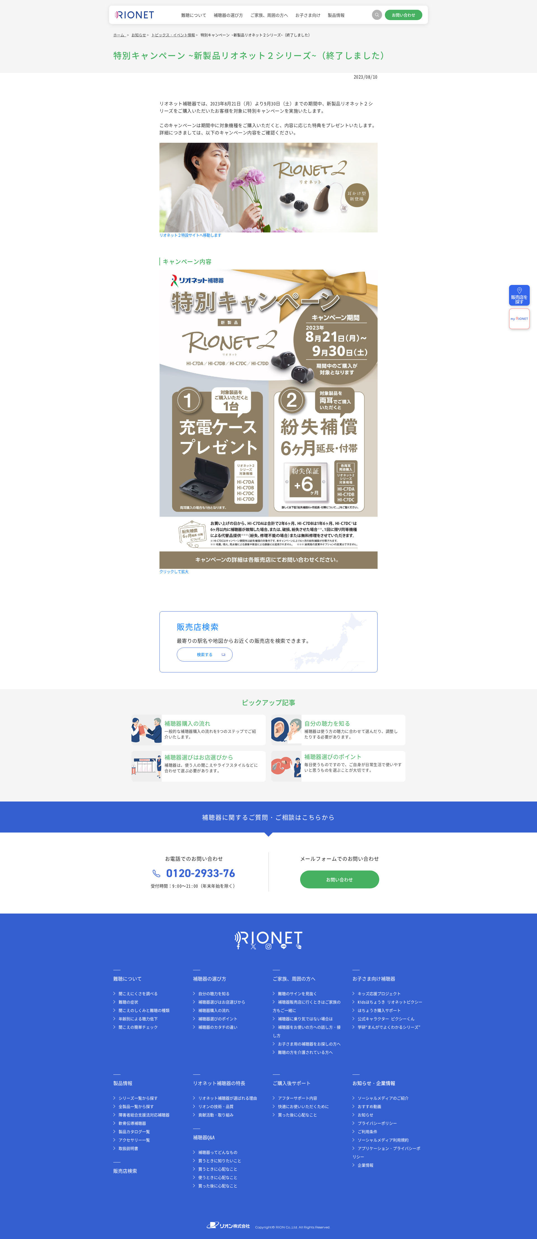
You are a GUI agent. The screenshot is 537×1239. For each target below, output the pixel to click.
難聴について (193, 15)
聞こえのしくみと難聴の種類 (144, 1010)
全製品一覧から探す (136, 1106)
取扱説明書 (128, 1148)
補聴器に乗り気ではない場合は (305, 1018)
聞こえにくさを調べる (138, 993)
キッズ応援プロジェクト (379, 993)
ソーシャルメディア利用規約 (383, 1140)
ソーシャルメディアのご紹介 (383, 1098)
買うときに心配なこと (217, 1169)
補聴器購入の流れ (214, 1010)
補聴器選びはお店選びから (221, 1002)
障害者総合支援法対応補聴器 (144, 1114)
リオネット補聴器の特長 (219, 1082)
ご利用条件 (367, 1131)
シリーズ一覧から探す (138, 1098)
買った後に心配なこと (217, 1185)
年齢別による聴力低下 (138, 1018)
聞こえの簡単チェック (138, 1027)
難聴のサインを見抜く (297, 993)
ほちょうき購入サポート (379, 1010)
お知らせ (365, 1114)
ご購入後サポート (292, 1082)
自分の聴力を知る (214, 993)
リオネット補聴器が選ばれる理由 (227, 1098)
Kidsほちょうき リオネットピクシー (390, 1002)
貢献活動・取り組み (216, 1114)
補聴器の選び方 (228, 15)
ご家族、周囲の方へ (269, 15)
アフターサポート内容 (297, 1098)
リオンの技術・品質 (216, 1106)
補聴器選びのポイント (217, 1018)
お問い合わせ (403, 15)
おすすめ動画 (369, 1106)
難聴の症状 (128, 1002)
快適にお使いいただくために (303, 1106)
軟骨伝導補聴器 (132, 1123)
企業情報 (365, 1165)
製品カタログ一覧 (134, 1131)
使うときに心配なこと (217, 1177)
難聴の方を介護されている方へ (305, 1052)
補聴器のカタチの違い (217, 1027)
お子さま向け (308, 15)
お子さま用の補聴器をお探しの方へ (309, 1044)
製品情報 (336, 15)
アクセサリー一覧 (134, 1140)
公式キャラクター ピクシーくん (386, 1018)
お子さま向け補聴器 (373, 978)
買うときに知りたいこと (219, 1160)
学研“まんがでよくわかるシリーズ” (389, 1027)
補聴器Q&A (204, 1137)
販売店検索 (125, 1170)
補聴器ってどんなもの (217, 1152)
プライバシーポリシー (377, 1123)
